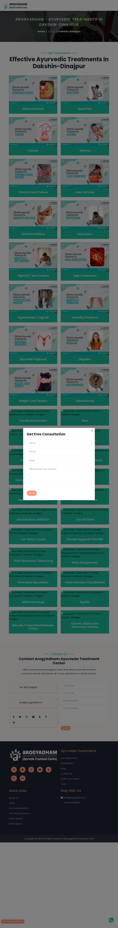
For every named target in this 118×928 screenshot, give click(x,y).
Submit (31, 493)
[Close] (92, 430)
